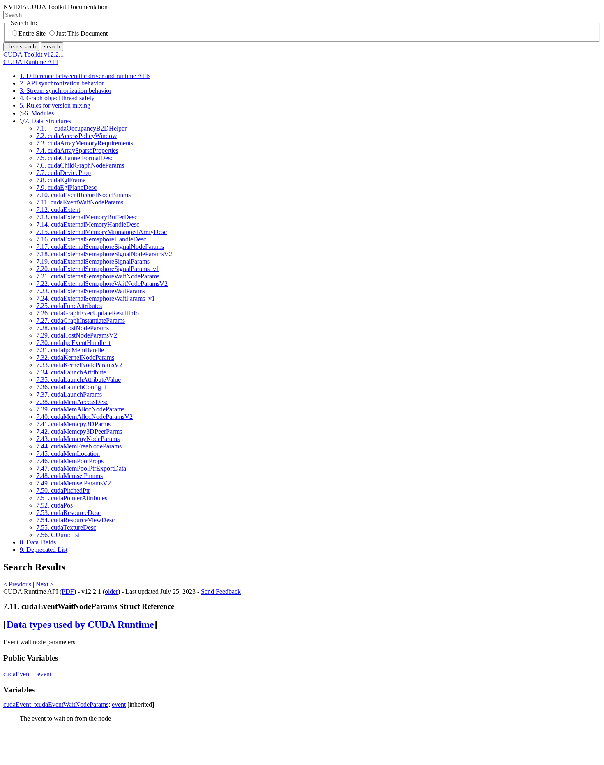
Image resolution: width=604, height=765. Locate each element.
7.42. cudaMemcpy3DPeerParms (79, 431)
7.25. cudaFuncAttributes (69, 305)
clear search (21, 47)
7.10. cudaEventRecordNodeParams (83, 194)
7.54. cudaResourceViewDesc (75, 520)
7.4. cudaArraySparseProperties (77, 150)
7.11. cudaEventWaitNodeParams (79, 202)
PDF (68, 591)
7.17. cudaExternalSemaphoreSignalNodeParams (100, 246)
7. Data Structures (48, 120)
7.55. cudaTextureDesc (66, 527)
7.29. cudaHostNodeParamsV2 (76, 335)
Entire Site (32, 33)
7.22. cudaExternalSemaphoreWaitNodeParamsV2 (102, 283)
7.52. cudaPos (54, 505)
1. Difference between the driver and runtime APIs (85, 75)
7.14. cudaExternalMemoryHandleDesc (87, 224)
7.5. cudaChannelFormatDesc (74, 157)
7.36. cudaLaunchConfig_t (71, 387)
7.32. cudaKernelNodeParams (75, 357)
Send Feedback (221, 591)
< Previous (17, 584)
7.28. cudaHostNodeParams (72, 327)
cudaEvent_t (19, 674)
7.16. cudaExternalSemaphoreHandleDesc (91, 239)
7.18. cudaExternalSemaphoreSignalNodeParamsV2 (104, 253)
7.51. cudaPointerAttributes (71, 497)
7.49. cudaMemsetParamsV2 (73, 483)
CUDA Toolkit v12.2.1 (33, 54)
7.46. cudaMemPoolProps (70, 460)
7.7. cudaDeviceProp (63, 172)
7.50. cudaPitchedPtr (63, 490)
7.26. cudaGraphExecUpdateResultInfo (87, 313)
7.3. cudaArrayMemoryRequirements (84, 143)
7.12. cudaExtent (58, 209)
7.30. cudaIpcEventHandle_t (73, 342)
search (52, 47)
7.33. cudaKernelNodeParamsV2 (79, 364)
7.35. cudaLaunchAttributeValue (78, 379)
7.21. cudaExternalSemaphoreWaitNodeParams (97, 276)
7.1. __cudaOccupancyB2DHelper (81, 128)
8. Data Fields (38, 542)
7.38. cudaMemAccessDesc (72, 401)
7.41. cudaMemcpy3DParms (73, 423)
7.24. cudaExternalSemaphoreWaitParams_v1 (95, 298)
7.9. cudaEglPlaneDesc (66, 187)
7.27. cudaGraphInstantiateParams (80, 320)
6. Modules (39, 113)
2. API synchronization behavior (62, 83)
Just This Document (82, 33)
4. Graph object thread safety (57, 97)
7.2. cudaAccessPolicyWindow (76, 135)
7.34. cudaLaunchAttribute (71, 372)
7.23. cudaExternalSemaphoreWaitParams (90, 290)
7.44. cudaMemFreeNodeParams (79, 446)
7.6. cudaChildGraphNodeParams (80, 165)
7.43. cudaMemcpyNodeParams (78, 438)
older (111, 591)
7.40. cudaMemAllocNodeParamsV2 (84, 416)
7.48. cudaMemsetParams (69, 475)
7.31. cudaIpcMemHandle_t (72, 350)
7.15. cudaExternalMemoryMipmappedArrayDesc (101, 231)
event (44, 674)
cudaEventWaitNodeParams (72, 704)
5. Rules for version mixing (55, 105)
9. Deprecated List (43, 549)
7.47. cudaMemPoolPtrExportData (81, 468)
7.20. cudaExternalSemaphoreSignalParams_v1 (97, 268)
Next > (45, 584)
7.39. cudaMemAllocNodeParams (80, 409)
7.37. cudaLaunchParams (69, 394)
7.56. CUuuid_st (57, 534)
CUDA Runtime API (30, 61)
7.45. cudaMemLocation (68, 453)
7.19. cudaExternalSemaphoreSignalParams (93, 261)
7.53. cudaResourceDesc (68, 512)
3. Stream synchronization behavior (65, 90)
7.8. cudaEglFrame (60, 180)
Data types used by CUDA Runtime (80, 624)
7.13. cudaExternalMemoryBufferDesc (86, 217)
